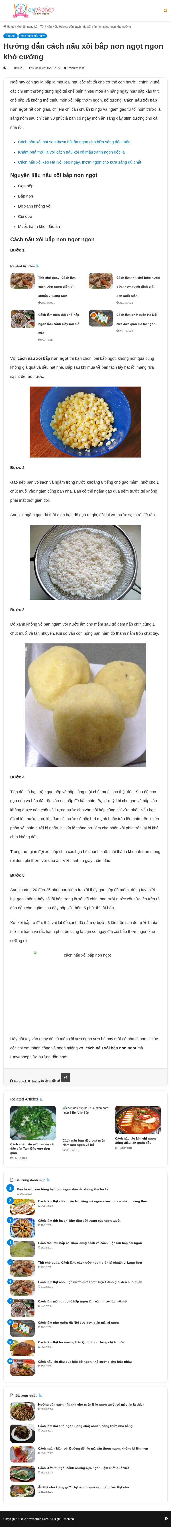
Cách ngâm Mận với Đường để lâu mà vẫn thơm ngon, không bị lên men (93, 1448)
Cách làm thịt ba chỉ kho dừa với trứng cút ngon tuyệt (79, 1220)
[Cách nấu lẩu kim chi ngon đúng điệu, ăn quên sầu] (138, 1120)
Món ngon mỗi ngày (33, 35)
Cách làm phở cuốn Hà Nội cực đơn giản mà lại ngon (78, 1322)
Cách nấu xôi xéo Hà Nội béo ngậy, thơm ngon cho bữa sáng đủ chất (79, 162)
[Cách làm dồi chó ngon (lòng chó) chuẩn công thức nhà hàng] (22, 1433)
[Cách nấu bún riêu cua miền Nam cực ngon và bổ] (85, 1121)
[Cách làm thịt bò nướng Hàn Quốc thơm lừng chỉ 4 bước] (22, 1348)
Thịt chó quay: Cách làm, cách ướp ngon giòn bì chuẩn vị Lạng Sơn (57, 286)
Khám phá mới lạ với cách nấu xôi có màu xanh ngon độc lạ (71, 152)
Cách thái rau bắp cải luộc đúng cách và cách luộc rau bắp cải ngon (90, 1243)
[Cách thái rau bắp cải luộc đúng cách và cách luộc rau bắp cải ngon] (22, 1249)
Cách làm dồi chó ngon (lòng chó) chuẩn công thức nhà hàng (85, 1426)
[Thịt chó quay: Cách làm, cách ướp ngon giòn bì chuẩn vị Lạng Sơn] (22, 281)
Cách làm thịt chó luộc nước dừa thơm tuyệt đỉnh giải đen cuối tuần (138, 286)
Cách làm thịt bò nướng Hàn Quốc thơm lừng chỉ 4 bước (81, 1342)
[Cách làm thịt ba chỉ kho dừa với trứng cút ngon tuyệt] (22, 1228)
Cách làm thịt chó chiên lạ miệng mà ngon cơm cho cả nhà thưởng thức (93, 1201)
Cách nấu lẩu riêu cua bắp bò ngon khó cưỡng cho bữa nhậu (85, 1361)
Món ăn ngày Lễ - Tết (30, 26)
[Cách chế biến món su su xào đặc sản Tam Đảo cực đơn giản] (33, 1123)
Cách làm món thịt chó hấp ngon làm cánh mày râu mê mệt (58, 324)
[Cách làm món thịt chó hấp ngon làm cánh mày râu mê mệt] (22, 319)
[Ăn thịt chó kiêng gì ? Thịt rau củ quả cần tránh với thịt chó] (22, 1491)
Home (10, 26)
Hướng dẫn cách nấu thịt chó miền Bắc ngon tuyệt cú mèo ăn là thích (91, 1404)
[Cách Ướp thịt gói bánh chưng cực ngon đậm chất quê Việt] (22, 1474)
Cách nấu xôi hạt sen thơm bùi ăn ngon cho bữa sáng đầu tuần (74, 142)
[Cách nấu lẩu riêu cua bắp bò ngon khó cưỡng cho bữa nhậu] (22, 1367)
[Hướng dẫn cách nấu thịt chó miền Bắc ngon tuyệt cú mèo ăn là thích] (22, 1411)
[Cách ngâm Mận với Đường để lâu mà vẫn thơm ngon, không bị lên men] (22, 1454)
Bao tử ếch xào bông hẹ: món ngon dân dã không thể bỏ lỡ (62, 1189)
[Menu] (5, 12)
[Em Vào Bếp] (33, 10)
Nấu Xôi (52, 26)
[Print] (65, 1077)
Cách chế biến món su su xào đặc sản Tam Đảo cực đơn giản (32, 1148)
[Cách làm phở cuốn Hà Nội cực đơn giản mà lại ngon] (101, 318)
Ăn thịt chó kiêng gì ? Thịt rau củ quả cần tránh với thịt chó (83, 1487)
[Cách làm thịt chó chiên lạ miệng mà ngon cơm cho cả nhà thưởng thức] (22, 1207)
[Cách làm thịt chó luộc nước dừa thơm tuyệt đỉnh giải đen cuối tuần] (101, 281)
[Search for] (165, 12)
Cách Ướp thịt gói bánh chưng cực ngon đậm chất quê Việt (83, 1468)
